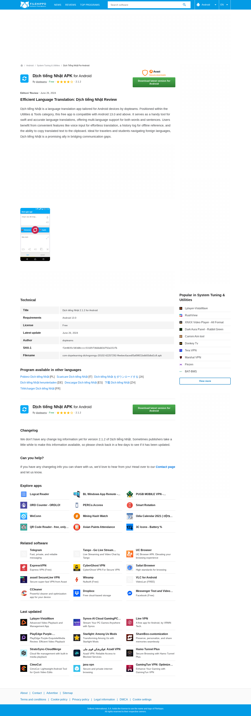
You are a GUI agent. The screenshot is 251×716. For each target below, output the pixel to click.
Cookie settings (142, 699)
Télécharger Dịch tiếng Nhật (37, 388)
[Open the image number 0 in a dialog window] (35, 234)
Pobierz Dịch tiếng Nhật (34, 376)
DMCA (124, 699)
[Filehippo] (33, 5)
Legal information (104, 699)
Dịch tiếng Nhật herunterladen (38, 382)
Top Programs (90, 4)
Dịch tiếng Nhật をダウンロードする (116, 376)
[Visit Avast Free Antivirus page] (154, 73)
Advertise (52, 693)
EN (222, 4)
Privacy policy (80, 699)
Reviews (70, 4)
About (23, 693)
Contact (37, 693)
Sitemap (68, 693)
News (57, 4)
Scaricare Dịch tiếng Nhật (72, 376)
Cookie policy (59, 699)
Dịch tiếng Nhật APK (62, 75)
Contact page (165, 467)
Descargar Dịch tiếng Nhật (81, 382)
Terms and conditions (33, 699)
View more (205, 381)
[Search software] (184, 4)
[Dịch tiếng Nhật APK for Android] (24, 78)
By (40, 81)
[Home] (21, 65)
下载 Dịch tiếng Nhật (117, 382)
